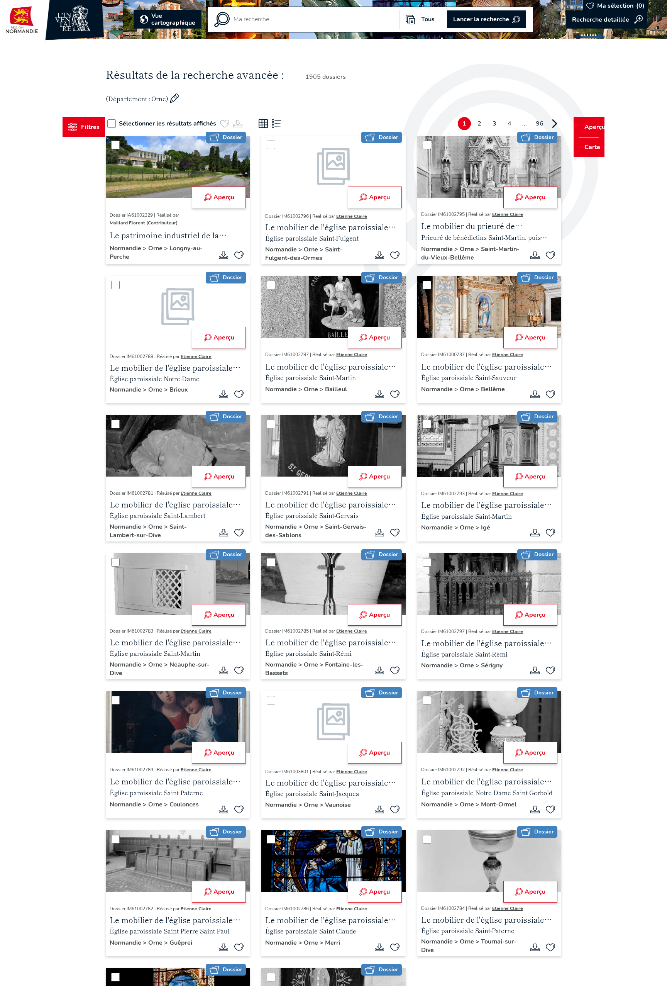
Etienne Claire (356, 216)
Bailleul (341, 389)
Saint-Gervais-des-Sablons (308, 531)
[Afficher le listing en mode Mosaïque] (277, 123)
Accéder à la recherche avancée (606, 20)
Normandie (140, 248)
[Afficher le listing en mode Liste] (290, 123)
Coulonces (198, 804)
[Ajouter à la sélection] (244, 255)
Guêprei (195, 942)
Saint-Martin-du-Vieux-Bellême (454, 253)
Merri (337, 942)
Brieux (193, 389)
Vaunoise (343, 805)
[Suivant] (540, 123)
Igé (480, 527)
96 (525, 123)
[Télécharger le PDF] (228, 255)
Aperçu (228, 197)
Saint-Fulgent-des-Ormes (308, 253)
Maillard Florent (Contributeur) (158, 223)
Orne (171, 248)
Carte (587, 147)
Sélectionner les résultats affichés (181, 123)
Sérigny (487, 665)
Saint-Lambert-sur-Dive (162, 531)
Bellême (488, 389)
